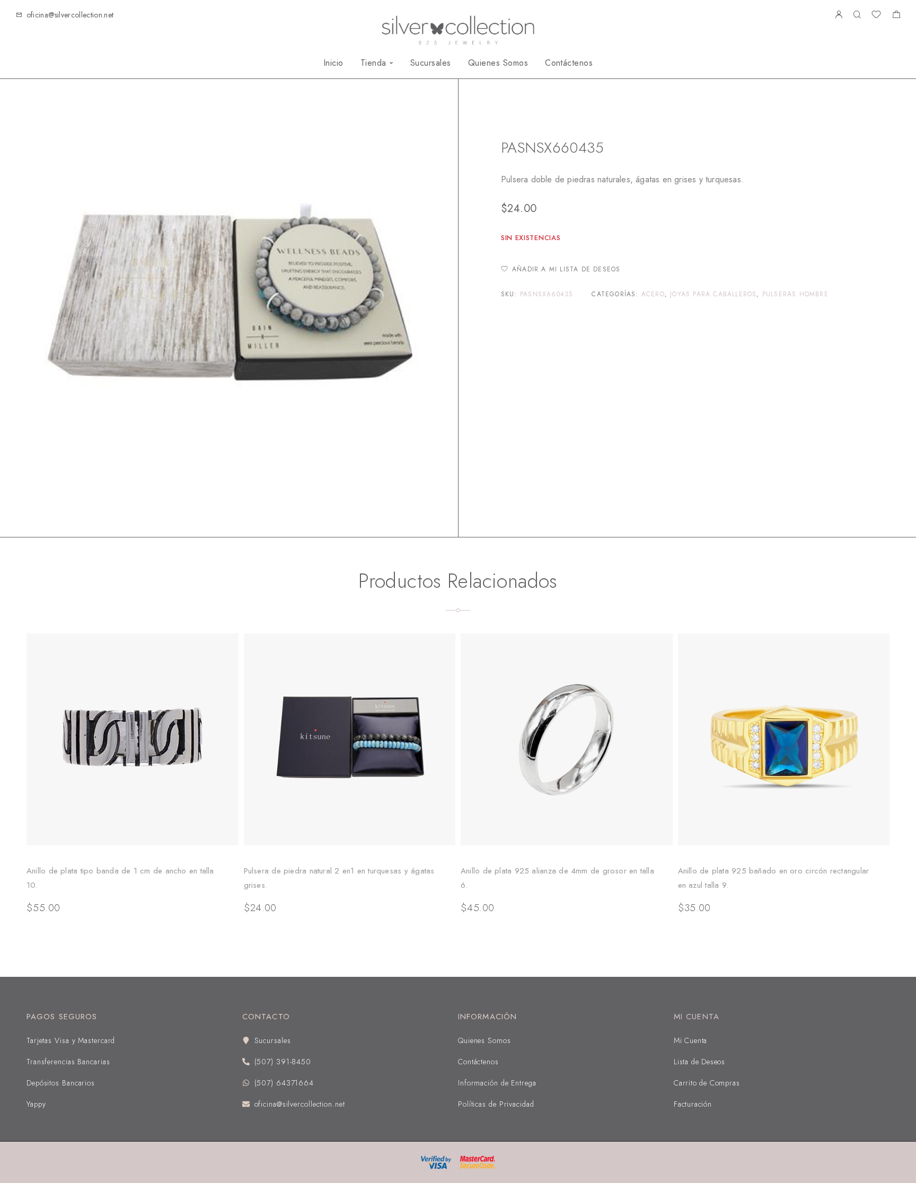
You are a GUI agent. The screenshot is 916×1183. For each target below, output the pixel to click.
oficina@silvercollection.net (70, 15)
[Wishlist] (876, 16)
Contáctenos (569, 63)
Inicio (333, 63)
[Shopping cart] (896, 16)
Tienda (373, 63)
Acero (653, 294)
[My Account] (839, 15)
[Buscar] (857, 15)
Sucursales (430, 63)
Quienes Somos (498, 63)
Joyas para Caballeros (566, 115)
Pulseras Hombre (642, 115)
